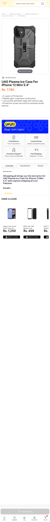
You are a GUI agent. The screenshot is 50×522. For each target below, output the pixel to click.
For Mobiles (21, 16)
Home (3, 14)
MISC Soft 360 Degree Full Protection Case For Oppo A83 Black (30, 227)
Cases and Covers (8, 16)
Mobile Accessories (31, 14)
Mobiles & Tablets (15, 14)
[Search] (42, 3)
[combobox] (27, 3)
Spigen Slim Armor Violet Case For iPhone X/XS (9, 227)
